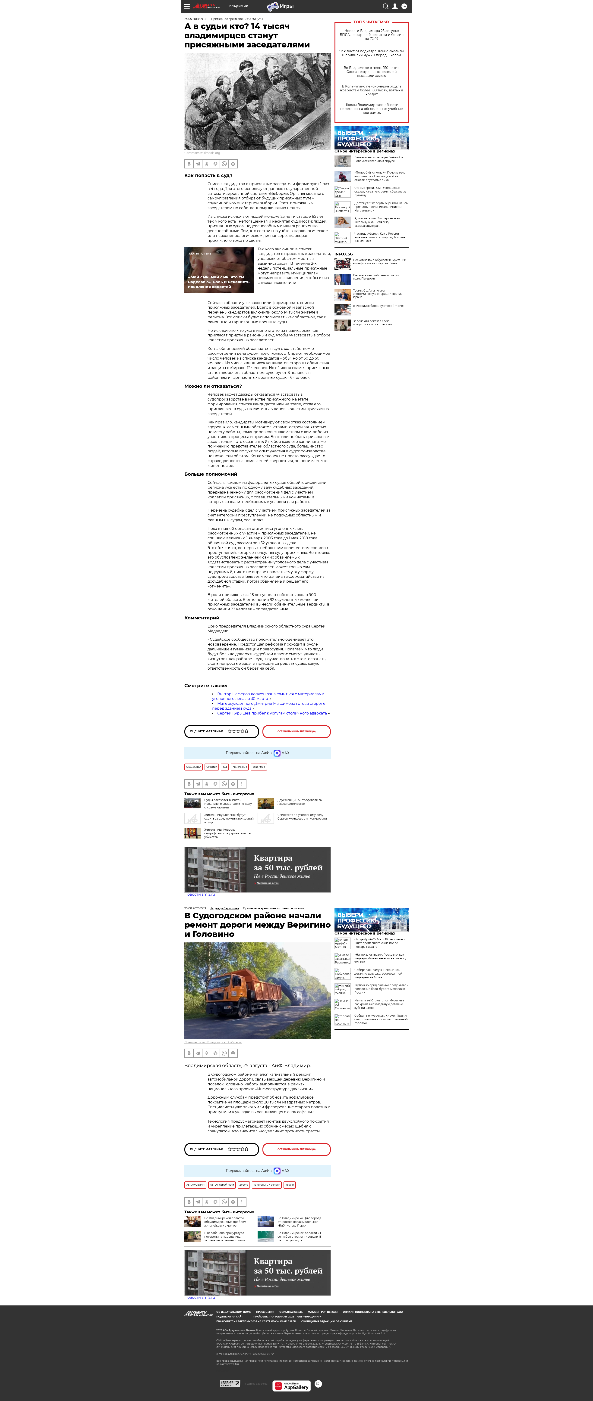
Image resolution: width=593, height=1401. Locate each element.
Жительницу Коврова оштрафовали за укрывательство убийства (228, 833)
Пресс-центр (265, 1312)
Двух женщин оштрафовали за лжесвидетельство (300, 801)
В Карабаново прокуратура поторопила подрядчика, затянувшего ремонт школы (224, 1236)
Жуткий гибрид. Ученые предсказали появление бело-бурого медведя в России (381, 988)
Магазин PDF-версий (323, 1312)
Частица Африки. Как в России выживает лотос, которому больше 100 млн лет (379, 237)
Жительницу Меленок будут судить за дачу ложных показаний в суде (229, 818)
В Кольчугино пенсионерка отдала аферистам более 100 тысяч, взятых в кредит (371, 90)
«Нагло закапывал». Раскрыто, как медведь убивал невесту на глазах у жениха (380, 958)
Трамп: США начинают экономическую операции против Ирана (377, 294)
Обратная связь (291, 1312)
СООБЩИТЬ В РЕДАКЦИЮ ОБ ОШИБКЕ (326, 1321)
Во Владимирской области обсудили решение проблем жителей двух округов (225, 1221)
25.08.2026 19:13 (195, 908)
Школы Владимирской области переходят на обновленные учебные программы (371, 109)
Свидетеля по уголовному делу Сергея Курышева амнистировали (302, 816)
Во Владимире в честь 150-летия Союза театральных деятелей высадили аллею (371, 72)
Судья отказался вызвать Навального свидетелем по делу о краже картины (228, 803)
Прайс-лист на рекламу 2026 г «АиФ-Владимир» (287, 1316)
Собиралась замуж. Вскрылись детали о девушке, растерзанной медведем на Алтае (378, 973)
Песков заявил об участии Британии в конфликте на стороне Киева (379, 261)
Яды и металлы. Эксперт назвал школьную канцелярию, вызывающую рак (377, 222)
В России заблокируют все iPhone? (378, 306)
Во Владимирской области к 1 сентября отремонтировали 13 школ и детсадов (299, 1236)
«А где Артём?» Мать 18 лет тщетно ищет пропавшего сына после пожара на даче (379, 943)
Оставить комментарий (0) (297, 731)
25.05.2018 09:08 (195, 19)
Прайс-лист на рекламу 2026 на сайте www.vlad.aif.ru (256, 1321)
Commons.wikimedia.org (202, 153)
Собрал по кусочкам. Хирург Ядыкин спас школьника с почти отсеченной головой (381, 1019)
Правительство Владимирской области (213, 1042)
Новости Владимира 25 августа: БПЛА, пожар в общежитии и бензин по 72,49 (372, 35)
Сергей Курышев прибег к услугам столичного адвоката (272, 713)
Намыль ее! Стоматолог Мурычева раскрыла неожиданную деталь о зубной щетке (379, 1004)
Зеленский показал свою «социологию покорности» (372, 323)
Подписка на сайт (229, 1316)
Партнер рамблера (256, 1383)
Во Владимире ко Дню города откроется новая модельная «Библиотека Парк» (299, 1221)
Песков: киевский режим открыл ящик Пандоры (377, 277)
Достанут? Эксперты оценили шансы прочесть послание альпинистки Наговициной (381, 206)
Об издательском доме (233, 1312)
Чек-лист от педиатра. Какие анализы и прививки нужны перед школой (371, 53)
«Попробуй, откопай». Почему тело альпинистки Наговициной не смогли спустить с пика (380, 176)
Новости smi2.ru (199, 894)
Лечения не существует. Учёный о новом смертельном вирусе (378, 159)
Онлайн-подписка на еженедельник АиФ (373, 1312)
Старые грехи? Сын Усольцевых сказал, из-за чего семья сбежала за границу (380, 191)
